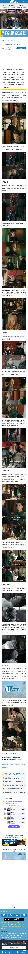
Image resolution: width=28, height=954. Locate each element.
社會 (9, 927)
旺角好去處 (4, 927)
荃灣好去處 (20, 925)
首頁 (3, 40)
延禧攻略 (5, 764)
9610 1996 (17, 759)
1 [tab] (10, 9)
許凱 (23, 764)
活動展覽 (3, 923)
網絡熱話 (5, 767)
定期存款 (25, 8)
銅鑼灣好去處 (5, 925)
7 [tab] (10, 11)
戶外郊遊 (20, 927)
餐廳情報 (14, 927)
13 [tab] (13, 13)
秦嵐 (12, 764)
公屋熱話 (13, 8)
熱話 (15, 40)
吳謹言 (17, 764)
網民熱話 (3, 933)
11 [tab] (17, 11)
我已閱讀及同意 (14, 947)
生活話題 (9, 40)
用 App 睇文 (22, 48)
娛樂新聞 (19, 8)
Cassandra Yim (8, 45)
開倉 (12, 923)
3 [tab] (13, 9)
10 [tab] (15, 11)
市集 (8, 923)
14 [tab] (15, 13)
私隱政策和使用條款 (20, 943)
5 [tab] (17, 9)
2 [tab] (12, 9)
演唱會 (5, 5)
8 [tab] (12, 11)
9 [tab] (13, 11)
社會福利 (3, 929)
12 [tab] (18, 11)
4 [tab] (15, 9)
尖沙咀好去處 (18, 923)
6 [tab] (18, 9)
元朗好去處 (13, 925)
